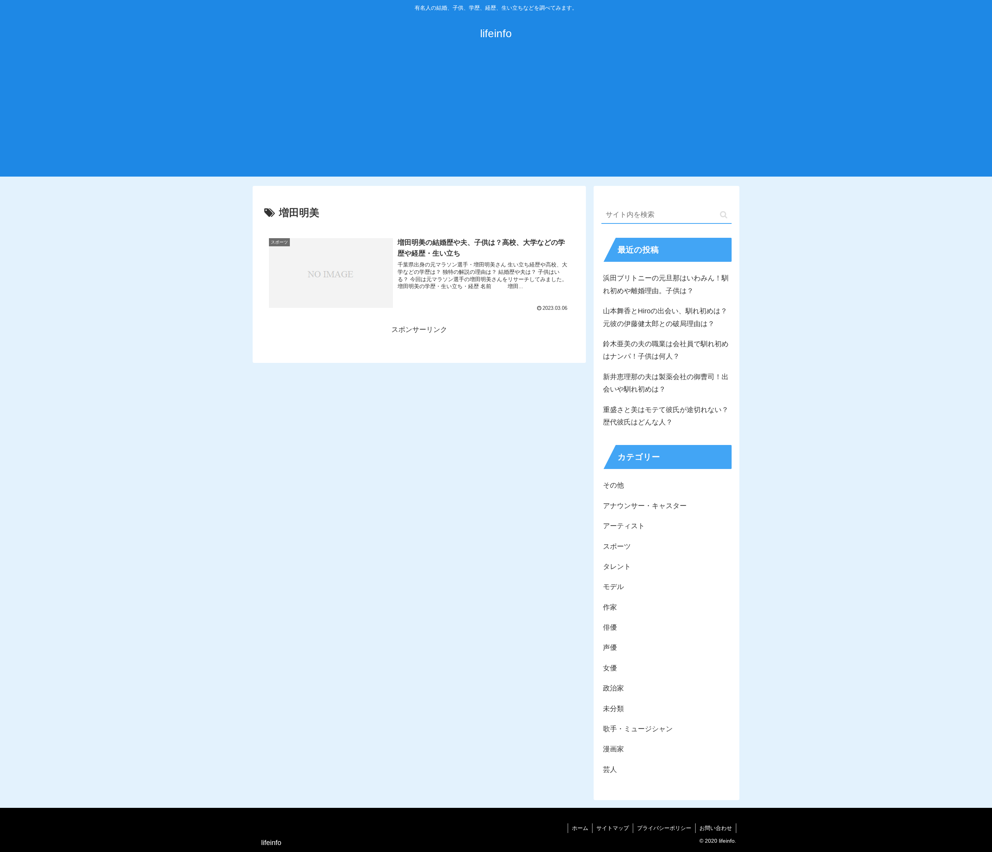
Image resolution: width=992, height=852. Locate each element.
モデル (613, 587)
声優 (610, 647)
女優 (610, 668)
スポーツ (617, 546)
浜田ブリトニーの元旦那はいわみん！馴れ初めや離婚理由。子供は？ (665, 284)
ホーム (580, 828)
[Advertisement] (496, 118)
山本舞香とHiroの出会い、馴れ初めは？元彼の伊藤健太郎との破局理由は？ (665, 317)
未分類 (613, 709)
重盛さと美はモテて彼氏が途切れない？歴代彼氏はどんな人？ (665, 416)
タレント (617, 566)
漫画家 (613, 749)
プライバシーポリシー (664, 828)
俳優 (610, 627)
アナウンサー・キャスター (645, 506)
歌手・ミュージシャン (638, 729)
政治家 (613, 688)
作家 (610, 607)
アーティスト (624, 526)
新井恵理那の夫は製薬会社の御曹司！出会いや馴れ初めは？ (665, 383)
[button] (723, 214)
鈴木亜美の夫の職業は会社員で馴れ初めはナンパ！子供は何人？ (665, 350)
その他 (613, 485)
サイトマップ (612, 828)
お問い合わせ (715, 828)
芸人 (610, 769)
